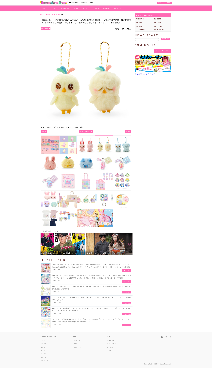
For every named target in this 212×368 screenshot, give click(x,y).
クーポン (96, 8)
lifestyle (141, 30)
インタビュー (65, 8)
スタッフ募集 (111, 344)
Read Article (86, 131)
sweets (158, 19)
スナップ (86, 8)
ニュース (54, 8)
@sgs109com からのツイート (146, 74)
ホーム (44, 8)
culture (158, 26)
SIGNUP (161, 3)
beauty (157, 22)
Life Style (45, 28)
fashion (140, 19)
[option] (63, 244)
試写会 (76, 8)
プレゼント (117, 8)
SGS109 (77, 340)
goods (139, 26)
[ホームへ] (53, 3)
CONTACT (78, 347)
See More (162, 50)
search (165, 39)
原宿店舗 (106, 8)
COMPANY (78, 344)
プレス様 (110, 347)
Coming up (159, 30)
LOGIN (168, 3)
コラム (109, 350)
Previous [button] (42, 244)
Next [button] (129, 244)
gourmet (140, 22)
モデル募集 (111, 340)
